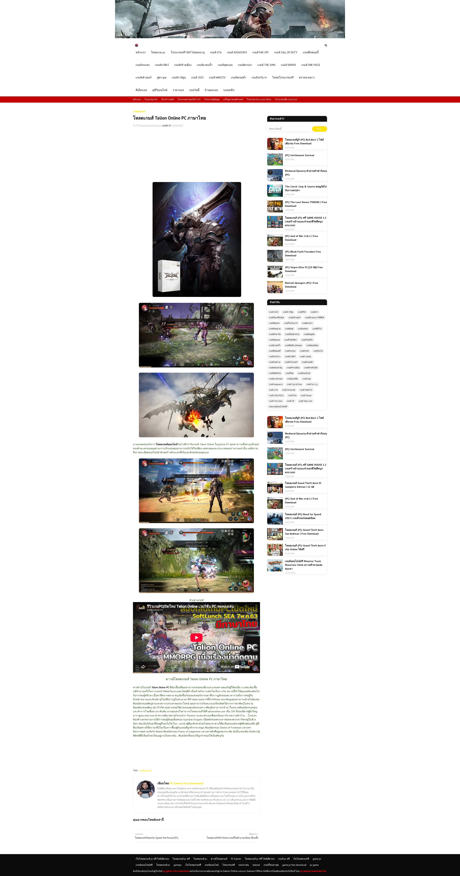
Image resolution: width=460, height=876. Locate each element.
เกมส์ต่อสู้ (289, 328)
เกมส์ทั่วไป (317, 328)
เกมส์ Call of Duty (294, 384)
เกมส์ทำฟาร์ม (275, 334)
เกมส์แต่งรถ (303, 328)
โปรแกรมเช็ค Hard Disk (286, 99)
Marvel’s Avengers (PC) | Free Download (301, 284)
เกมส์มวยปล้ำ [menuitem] (204, 65)
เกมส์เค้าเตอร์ (294, 317)
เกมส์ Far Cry (312, 384)
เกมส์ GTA (273, 390)
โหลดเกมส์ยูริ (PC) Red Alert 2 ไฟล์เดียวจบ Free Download (304, 141)
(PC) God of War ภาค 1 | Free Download (301, 237)
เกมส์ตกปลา (307, 323)
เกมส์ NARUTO (306, 390)
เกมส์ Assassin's (275, 384)
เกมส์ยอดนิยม (312, 345)
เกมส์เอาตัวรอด (275, 379)
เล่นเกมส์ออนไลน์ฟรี (278, 406)
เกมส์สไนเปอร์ (291, 362)
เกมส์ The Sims (275, 401)
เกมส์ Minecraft (288, 390)
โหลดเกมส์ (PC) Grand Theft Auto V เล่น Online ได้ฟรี (305, 547)
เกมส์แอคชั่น (292, 379)
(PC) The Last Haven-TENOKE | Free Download (306, 204)
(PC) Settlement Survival (299, 155)
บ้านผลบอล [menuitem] (211, 90)
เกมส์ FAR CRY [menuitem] (260, 52)
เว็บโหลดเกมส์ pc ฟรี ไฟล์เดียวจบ (152, 858)
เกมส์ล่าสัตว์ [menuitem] (162, 65)
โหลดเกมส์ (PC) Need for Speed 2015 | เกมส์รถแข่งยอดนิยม (303, 516)
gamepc (178, 864)
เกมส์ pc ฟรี (284, 858)
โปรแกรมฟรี (228, 864)
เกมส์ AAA (306, 379)
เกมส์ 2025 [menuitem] (197, 77)
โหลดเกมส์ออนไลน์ (166, 444)
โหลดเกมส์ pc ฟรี (181, 858)
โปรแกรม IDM (150, 99)
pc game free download (176, 871)
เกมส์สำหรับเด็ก (311, 367)
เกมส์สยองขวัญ (275, 367)
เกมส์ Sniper (306, 395)
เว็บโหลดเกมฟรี (301, 858)
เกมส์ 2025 (273, 312)
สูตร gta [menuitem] (161, 77)
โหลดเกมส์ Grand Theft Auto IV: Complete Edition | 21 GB (303, 484)
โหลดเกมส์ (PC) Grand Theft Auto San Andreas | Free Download (304, 531)
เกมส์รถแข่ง (290, 351)
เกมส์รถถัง (304, 351)
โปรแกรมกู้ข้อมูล (212, 99)
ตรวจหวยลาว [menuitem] (307, 77)
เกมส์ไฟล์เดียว (290, 340)
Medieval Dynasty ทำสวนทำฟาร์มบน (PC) (306, 172)
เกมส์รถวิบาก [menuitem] (259, 77)
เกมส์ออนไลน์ (145, 770)
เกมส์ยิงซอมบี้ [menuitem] (311, 52)
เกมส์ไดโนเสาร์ (291, 323)
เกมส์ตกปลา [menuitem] (245, 65)
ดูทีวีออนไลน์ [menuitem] (159, 90)
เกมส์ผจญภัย (309, 334)
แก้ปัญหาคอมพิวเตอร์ (233, 99)
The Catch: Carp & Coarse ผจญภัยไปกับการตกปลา (306, 188)
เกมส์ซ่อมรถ (274, 323)
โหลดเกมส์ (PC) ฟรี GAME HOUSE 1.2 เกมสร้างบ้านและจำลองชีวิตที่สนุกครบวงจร (305, 221)
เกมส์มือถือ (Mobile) (293, 345)
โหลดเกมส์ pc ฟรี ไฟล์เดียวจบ (260, 858)
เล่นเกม (256, 864)
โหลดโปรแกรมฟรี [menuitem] (283, 77)
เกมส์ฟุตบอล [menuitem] (225, 65)
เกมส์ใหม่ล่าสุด (271, 864)
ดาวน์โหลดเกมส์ (219, 858)
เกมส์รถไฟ (318, 351)
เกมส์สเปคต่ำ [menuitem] (238, 77)
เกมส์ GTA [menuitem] (216, 52)
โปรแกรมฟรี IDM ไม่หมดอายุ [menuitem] (188, 52)
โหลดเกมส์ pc (200, 858)
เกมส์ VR (290, 401)
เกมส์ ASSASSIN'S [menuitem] (237, 52)
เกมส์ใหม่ (289, 373)
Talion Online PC (160, 687)
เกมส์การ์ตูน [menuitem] (179, 77)
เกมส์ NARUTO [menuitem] (217, 77)
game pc (317, 858)
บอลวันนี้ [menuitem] (194, 90)
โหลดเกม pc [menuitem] (158, 52)
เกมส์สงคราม (274, 362)
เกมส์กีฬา (302, 312)
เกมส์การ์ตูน (288, 312)
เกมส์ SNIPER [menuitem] (288, 65)
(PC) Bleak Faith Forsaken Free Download (303, 253)
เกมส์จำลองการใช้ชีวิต (314, 317)
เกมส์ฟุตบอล (274, 340)
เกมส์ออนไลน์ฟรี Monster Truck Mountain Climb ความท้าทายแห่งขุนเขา (303, 565)
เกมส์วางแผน (305, 356)
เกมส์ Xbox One (305, 401)
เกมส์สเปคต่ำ (307, 362)
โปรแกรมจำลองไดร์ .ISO (189, 99)
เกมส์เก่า (314, 312)
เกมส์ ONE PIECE (276, 395)
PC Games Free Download (150, 125)
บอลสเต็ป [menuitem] (228, 90)
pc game (314, 864)
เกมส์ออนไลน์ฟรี (144, 864)
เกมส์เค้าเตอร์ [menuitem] (143, 77)
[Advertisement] (196, 157)
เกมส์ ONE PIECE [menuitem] (310, 65)
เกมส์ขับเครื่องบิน (276, 317)
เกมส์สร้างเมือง (293, 367)
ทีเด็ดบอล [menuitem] (141, 90)
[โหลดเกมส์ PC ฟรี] (230, 37)
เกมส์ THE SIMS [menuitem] (266, 65)
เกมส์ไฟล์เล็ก (307, 340)
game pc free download (294, 864)
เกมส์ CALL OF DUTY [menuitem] (285, 52)
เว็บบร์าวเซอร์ (167, 99)
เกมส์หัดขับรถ (275, 373)
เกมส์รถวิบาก (274, 356)
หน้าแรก (137, 99)
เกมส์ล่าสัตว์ (290, 356)
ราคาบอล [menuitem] (178, 90)
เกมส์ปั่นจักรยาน (292, 334)
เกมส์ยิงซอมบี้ (274, 351)
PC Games (236, 858)
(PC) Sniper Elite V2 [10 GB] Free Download (304, 269)
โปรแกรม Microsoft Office (259, 99)
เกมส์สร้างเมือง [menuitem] (182, 65)
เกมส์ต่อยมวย (274, 328)
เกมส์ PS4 (292, 395)
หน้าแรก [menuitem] (141, 52)
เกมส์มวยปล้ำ (274, 345)
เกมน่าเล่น (243, 864)
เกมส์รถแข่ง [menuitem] (143, 65)
